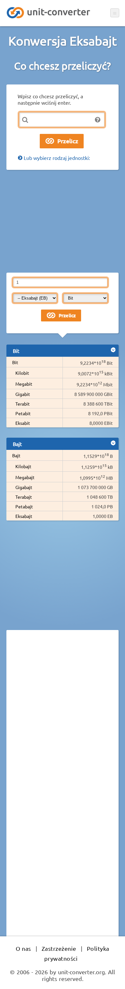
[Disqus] (62, 723)
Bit (15, 362)
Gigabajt (23, 487)
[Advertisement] (62, 221)
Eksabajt (23, 516)
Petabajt (24, 506)
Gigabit (22, 394)
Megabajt (25, 477)
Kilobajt (23, 466)
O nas (23, 948)
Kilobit (22, 373)
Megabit (23, 384)
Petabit (23, 413)
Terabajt (23, 497)
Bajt (16, 455)
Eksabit (22, 423)
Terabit (22, 404)
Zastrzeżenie (59, 948)
